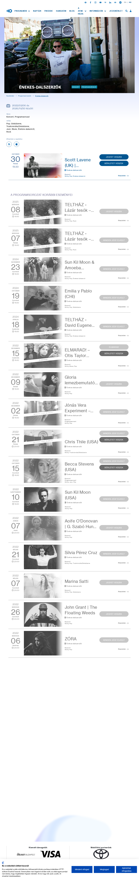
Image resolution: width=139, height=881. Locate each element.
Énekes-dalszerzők (74, 170)
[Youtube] (100, 2)
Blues (71, 366)
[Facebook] (91, 2)
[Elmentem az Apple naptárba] (16, 144)
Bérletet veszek (114, 163)
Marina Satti (76, 581)
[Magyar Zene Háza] (9, 11)
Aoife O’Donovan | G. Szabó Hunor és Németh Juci (81, 527)
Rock (74, 221)
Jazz (71, 482)
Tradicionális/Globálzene (78, 452)
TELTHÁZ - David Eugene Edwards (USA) (79, 325)
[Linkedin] (110, 2)
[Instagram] (95, 2)
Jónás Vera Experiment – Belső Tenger (77, 411)
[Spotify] (105, 2)
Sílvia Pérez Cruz (81, 552)
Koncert (75, 87)
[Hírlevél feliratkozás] (120, 2)
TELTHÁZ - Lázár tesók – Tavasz (78, 210)
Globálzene (77, 307)
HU (130, 2)
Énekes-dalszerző (79, 176)
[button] (86, 2)
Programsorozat (89, 87)
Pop (71, 176)
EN (125, 2)
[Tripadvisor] (115, 2)
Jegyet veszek (114, 157)
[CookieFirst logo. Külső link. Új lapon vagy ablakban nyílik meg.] (3, 863)
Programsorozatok (24, 96)
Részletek (122, 176)
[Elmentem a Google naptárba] (9, 144)
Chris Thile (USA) (81, 441)
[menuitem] (22, 10)
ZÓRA (71, 638)
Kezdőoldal (10, 96)
